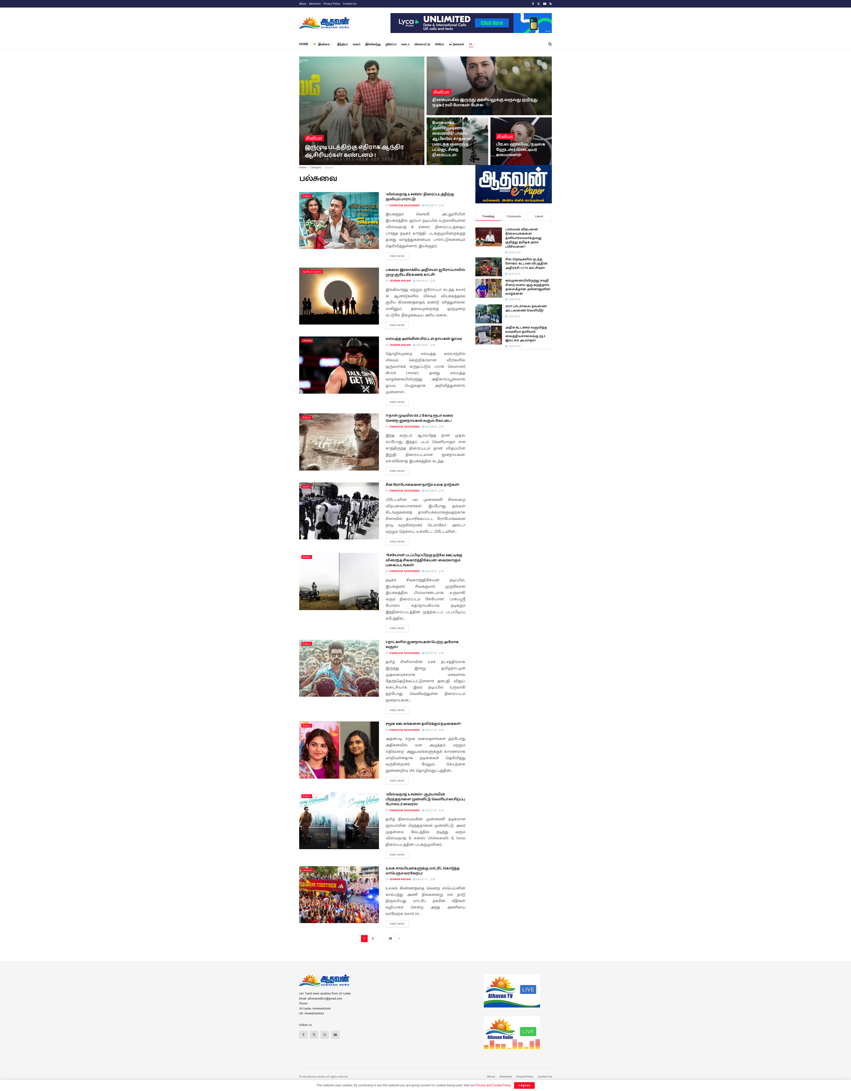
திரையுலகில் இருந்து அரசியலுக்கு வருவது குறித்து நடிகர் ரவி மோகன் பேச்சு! (485, 102)
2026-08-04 (430, 426)
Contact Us (350, 3)
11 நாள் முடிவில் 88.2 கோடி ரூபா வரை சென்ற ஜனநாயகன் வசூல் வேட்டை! (419, 418)
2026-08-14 (430, 205)
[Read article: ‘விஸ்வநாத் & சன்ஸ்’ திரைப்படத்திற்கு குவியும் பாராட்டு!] (339, 220)
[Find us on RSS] (550, 4)
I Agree (524, 1085)
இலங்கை (324, 44)
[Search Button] (550, 44)
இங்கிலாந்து (373, 44)
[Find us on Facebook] (533, 4)
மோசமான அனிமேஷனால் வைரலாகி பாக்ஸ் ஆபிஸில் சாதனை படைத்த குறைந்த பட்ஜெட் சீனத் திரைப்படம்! (452, 139)
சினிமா (439, 44)
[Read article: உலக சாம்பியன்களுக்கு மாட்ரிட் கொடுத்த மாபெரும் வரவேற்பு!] (339, 894)
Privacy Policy (331, 3)
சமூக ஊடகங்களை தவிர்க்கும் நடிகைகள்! (423, 724)
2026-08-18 (440, 163)
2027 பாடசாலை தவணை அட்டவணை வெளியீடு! (526, 308)
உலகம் (357, 44)
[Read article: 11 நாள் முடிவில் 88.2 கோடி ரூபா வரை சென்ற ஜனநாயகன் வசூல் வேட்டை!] (339, 441)
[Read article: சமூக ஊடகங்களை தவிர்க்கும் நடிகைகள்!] (339, 749)
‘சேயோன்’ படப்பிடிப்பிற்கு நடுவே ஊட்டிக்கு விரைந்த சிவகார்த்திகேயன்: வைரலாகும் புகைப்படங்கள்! (424, 560)
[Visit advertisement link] (471, 23)
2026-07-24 (430, 730)
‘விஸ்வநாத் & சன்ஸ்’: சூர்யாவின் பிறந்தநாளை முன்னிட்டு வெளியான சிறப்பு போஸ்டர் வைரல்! (425, 799)
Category (315, 167)
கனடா (405, 44)
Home (302, 167)
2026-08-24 (440, 113)
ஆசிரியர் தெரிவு (312, 271)
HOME (303, 44)
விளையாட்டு (422, 44)
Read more (399, 255)
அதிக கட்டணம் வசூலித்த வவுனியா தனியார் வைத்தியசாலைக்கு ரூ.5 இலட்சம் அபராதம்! (526, 334)
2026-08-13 (421, 280)
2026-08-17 (504, 163)
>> (470, 44)
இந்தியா (342, 44)
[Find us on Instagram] (324, 1035)
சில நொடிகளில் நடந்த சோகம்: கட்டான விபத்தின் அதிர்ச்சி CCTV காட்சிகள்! (526, 263)
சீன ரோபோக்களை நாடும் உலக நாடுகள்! (422, 485)
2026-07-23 (430, 810)
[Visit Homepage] (324, 23)
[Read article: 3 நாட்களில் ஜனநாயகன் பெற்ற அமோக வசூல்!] (339, 668)
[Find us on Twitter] (538, 4)
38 (390, 938)
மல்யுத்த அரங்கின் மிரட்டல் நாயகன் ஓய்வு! (424, 339)
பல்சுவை (329, 167)
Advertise (315, 3)
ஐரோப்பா (391, 44)
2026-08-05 (421, 345)
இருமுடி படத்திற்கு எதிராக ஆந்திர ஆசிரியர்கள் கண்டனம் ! (354, 151)
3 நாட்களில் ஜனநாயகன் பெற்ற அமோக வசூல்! (422, 644)
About (302, 3)
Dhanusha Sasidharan (323, 163)
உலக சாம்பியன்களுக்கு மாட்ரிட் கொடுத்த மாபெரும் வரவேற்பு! (423, 871)
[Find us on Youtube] (544, 4)
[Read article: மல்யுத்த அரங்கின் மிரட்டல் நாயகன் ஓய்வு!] (339, 364)
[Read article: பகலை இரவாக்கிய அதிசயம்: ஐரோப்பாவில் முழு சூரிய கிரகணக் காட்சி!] (339, 296)
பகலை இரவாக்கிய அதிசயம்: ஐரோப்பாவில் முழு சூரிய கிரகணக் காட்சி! (425, 272)
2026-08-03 (430, 490)
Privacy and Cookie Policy (493, 1085)
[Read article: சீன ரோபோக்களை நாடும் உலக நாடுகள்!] (339, 510)
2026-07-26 (430, 653)
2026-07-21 (421, 879)
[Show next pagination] (399, 938)
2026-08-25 (349, 163)
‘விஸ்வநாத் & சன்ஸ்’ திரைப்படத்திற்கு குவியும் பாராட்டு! (420, 197)
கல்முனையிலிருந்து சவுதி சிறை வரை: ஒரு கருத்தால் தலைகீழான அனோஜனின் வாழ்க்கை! (527, 287)
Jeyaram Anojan (400, 280)
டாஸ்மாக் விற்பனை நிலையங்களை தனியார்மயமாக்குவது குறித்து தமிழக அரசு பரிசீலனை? (523, 238)
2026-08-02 (430, 571)
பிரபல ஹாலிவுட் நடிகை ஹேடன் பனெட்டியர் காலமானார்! (520, 149)
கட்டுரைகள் (456, 44)
